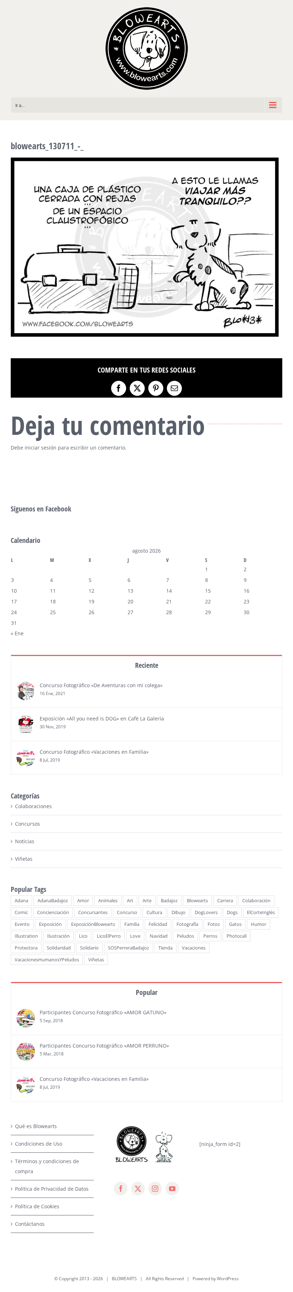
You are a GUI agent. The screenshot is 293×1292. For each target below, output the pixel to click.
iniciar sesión (41, 447)
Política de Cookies (37, 1206)
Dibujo (178, 912)
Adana (21, 901)
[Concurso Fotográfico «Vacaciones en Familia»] (25, 753)
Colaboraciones (33, 806)
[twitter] (138, 1188)
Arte (147, 901)
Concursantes (93, 912)
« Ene (17, 633)
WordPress (228, 1279)
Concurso (127, 912)
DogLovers (206, 912)
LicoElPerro (109, 936)
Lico (83, 936)
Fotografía (187, 924)
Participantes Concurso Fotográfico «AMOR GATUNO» (103, 1012)
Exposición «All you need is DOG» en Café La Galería (102, 718)
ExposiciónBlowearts (93, 924)
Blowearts (197, 901)
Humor (258, 924)
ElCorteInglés (261, 912)
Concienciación (53, 912)
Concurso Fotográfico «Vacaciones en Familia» (94, 751)
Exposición (50, 924)
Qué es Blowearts (36, 1126)
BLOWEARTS (124, 1279)
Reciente (146, 665)
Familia (131, 924)
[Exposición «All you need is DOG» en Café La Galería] (25, 720)
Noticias (24, 841)
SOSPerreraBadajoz (128, 948)
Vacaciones (193, 948)
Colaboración (256, 901)
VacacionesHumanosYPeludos (47, 960)
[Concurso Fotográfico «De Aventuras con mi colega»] (25, 686)
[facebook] (121, 1188)
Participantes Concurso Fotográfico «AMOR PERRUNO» (104, 1045)
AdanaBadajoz (53, 901)
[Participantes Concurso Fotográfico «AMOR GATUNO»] (25, 1013)
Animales (108, 901)
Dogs (232, 912)
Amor (83, 901)
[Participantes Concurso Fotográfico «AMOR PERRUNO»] (25, 1047)
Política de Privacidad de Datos (52, 1188)
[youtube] (172, 1188)
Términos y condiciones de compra (47, 1166)
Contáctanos (30, 1223)
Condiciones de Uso (38, 1143)
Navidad (159, 936)
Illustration (26, 936)
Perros (210, 936)
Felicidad (158, 924)
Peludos (185, 936)
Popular (147, 992)
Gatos (235, 924)
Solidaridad (59, 948)
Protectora (26, 948)
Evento (22, 924)
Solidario (89, 948)
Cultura (154, 912)
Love (135, 936)
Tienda (165, 948)
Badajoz (169, 901)
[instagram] (155, 1188)
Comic (21, 912)
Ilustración (58, 936)
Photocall (237, 936)
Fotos (214, 924)
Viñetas (24, 858)
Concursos (27, 823)
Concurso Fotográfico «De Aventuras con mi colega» (101, 685)
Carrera (225, 901)
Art (130, 901)
